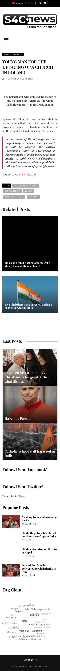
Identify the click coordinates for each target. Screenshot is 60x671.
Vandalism (33, 196)
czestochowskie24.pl (24, 174)
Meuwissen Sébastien (19, 78)
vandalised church (14, 196)
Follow (29, 3)
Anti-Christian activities (25, 185)
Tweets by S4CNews (13, 496)
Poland (28, 191)
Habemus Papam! (18, 418)
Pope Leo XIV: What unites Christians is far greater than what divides (27, 376)
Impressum (30, 660)
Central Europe (12, 191)
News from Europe (13, 54)
